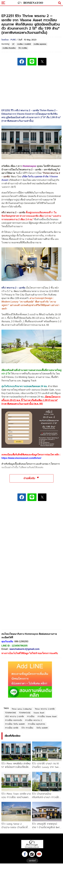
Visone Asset (39, 712)
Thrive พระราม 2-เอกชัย (45, 708)
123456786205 (20, 645)
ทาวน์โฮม (30, 716)
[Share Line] (31, 61)
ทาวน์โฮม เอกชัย (11, 727)
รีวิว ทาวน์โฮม (23, 48)
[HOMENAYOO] (30, 3)
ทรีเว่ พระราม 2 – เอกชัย (13, 212)
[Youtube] (39, 854)
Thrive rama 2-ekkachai (22, 708)
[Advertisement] (31, 523)
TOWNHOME (10, 712)
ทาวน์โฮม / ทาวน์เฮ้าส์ (24, 44)
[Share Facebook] (21, 61)
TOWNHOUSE (24, 712)
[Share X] (42, 61)
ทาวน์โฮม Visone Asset (47, 716)
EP (13, 44)
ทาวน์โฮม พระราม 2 (33, 720)
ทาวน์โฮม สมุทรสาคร (40, 44)
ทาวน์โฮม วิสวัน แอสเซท (15, 723)
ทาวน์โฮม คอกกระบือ (13, 720)
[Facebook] (25, 854)
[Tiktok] (32, 854)
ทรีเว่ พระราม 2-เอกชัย (14, 716)
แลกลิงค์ (32, 860)
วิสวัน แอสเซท (42, 727)
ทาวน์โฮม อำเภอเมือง (9, 48)
